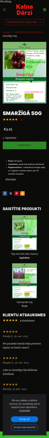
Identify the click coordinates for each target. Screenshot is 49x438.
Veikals (6, 32)
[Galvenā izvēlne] (4, 9)
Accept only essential (24, 427)
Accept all (24, 419)
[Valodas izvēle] (44, 9)
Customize (24, 410)
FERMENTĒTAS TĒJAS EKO (28, 32)
